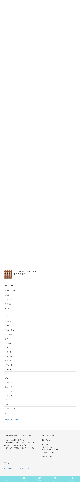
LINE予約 (71, 480)
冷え (6, 317)
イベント (8, 312)
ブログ (39, 480)
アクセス (55, 480)
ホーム (24, 480)
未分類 (7, 295)
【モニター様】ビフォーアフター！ (26, 271)
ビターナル (8, 378)
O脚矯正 (7, 419)
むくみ (7, 308)
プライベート (9, 400)
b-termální (8, 369)
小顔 (6, 404)
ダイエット (8, 365)
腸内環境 (8, 343)
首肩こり (8, 360)
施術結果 (8, 321)
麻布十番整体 (15, 419)
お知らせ (8, 352)
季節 (6, 374)
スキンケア (8, 299)
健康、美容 (8, 356)
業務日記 (8, 304)
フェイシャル (9, 395)
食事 (6, 339)
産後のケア (8, 387)
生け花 (7, 325)
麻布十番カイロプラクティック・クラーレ (18, 468)
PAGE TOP (77, 473)
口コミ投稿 (8, 334)
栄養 (6, 347)
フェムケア (8, 382)
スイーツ (8, 413)
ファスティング (10, 409)
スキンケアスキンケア (12, 291)
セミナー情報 (9, 391)
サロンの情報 (9, 330)
